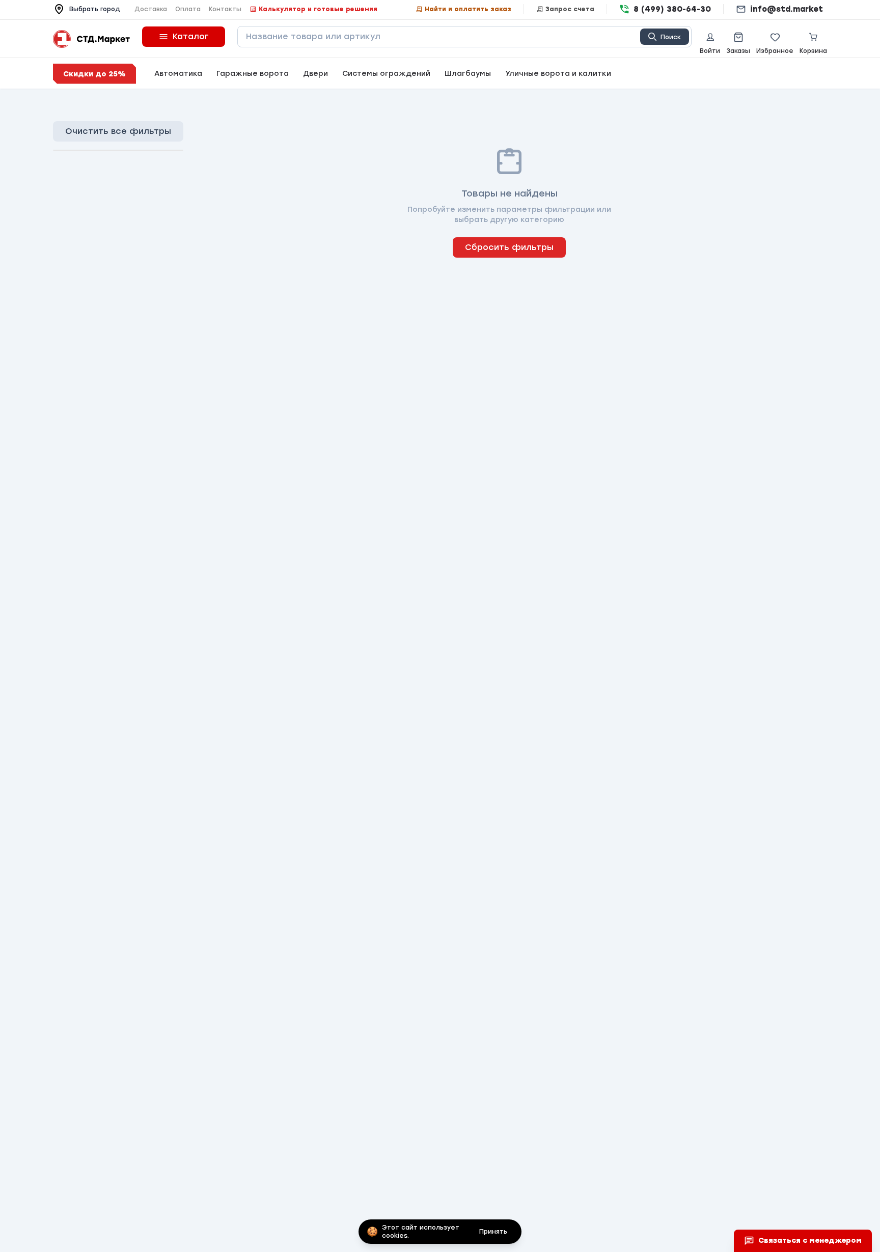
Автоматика (178, 73)
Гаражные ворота (252, 73)
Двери (315, 73)
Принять (493, 1231)
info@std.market (786, 9)
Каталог (191, 36)
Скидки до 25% (94, 74)
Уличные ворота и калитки (558, 73)
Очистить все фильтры (118, 131)
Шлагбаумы (468, 73)
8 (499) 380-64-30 (672, 9)
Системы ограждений (386, 73)
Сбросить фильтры (509, 247)
